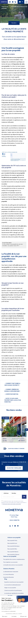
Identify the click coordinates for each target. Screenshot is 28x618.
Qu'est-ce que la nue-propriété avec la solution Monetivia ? (12, 400)
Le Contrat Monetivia (8, 574)
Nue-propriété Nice (12, 549)
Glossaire (16, 2)
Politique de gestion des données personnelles (12, 503)
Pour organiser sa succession (10, 562)
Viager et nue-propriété (10, 587)
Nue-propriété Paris (12, 540)
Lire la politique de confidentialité (9, 611)
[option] (14, 430)
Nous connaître (14, 520)
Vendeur (14, 493)
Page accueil (5, 6)
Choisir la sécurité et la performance (13, 590)
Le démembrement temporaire (10, 571)
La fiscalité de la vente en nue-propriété (13, 565)
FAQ (13, 2)
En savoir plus (20, 419)
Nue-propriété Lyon (12, 543)
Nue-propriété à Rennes (13, 554)
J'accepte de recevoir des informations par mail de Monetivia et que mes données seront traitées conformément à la (14, 502)
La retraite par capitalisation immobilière (14, 593)
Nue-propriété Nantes (13, 551)
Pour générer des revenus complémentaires (14, 559)
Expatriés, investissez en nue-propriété (13, 582)
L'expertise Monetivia (12, 394)
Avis (10, 2)
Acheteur (6, 493)
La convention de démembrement (12, 584)
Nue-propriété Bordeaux (13, 546)
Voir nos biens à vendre (16, 448)
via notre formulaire (14, 468)
